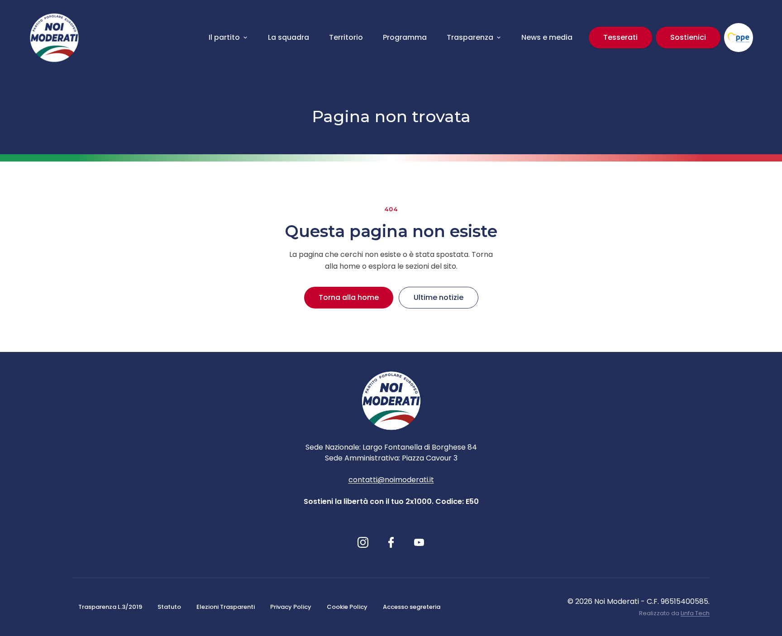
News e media (546, 37)
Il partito (224, 37)
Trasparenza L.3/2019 (110, 607)
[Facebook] (391, 542)
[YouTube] (419, 542)
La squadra (288, 37)
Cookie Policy (347, 607)
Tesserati (620, 37)
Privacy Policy (290, 607)
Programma (405, 37)
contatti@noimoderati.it (391, 480)
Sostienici (688, 37)
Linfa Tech (695, 613)
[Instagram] (363, 542)
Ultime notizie (438, 297)
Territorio (346, 37)
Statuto (169, 607)
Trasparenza (470, 37)
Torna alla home (349, 297)
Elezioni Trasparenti (225, 607)
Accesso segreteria (411, 607)
